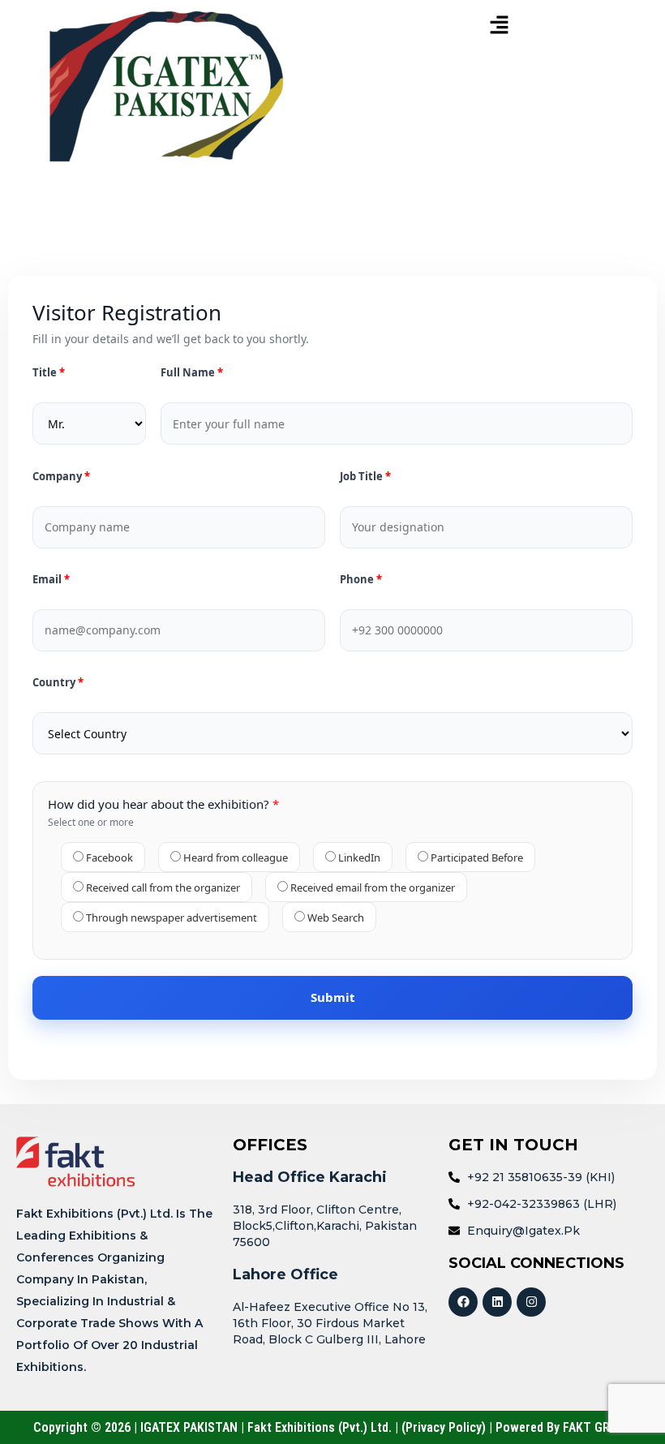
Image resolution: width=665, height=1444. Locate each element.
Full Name (189, 372)
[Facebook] (463, 1302)
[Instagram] (531, 1302)
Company (58, 476)
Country (55, 682)
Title (45, 372)
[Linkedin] (497, 1302)
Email (48, 579)
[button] (499, 25)
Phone (358, 579)
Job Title (362, 476)
